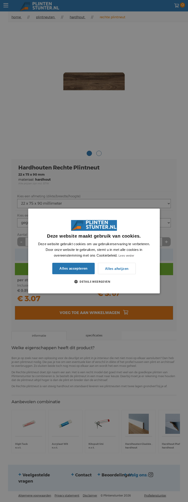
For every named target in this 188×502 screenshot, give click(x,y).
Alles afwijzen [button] (117, 269)
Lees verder (126, 255)
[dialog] (94, 251)
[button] (94, 281)
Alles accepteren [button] (73, 268)
